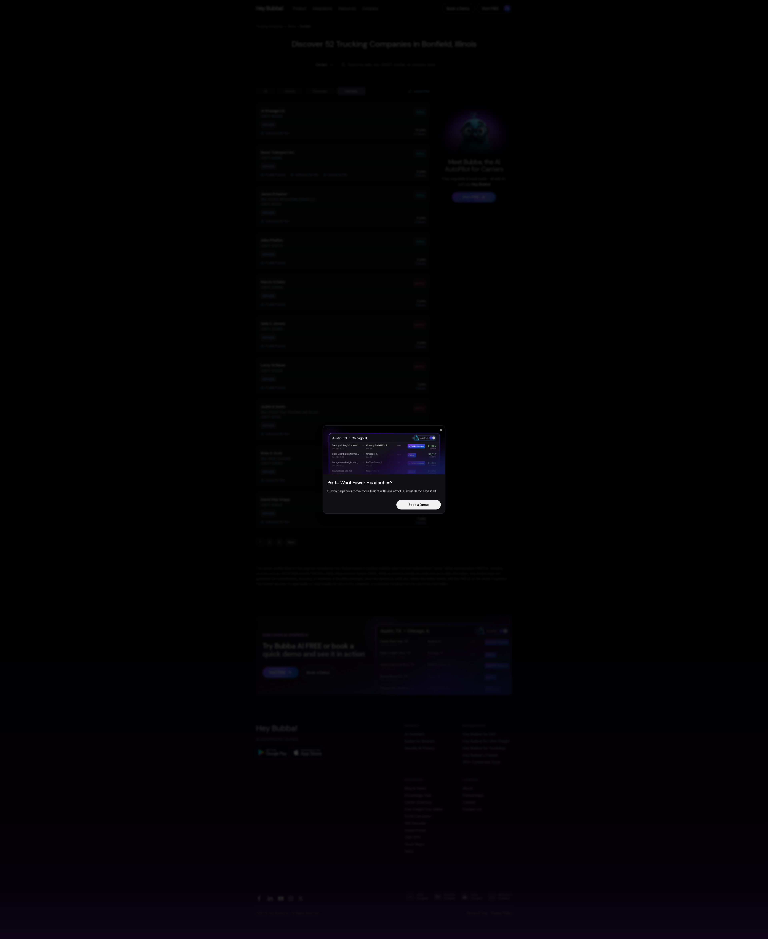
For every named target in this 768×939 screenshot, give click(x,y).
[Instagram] (290, 898)
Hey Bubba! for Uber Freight (486, 741)
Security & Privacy (419, 748)
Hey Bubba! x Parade (480, 755)
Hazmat (290, 91)
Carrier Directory (418, 802)
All (265, 91)
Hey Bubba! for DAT (479, 734)
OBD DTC (412, 837)
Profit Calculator (417, 816)
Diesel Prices (415, 830)
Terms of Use (476, 913)
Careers (469, 802)
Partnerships (473, 795)
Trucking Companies (269, 26)
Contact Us (472, 809)
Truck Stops (414, 844)
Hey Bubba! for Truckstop (484, 748)
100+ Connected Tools (481, 762)
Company (370, 8)
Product (299, 8)
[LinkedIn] (270, 898)
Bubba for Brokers (419, 741)
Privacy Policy (501, 913)
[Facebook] (259, 898)
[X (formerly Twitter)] (300, 898)
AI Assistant (414, 734)
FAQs (408, 851)
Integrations (322, 8)
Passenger (320, 91)
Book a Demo (458, 8)
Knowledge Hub (417, 795)
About (468, 788)
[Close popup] (441, 430)
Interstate (351, 91)
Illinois (292, 26)
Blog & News (415, 788)
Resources (347, 8)
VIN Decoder (415, 823)
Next (291, 542)
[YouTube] (281, 898)
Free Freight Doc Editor (423, 809)
